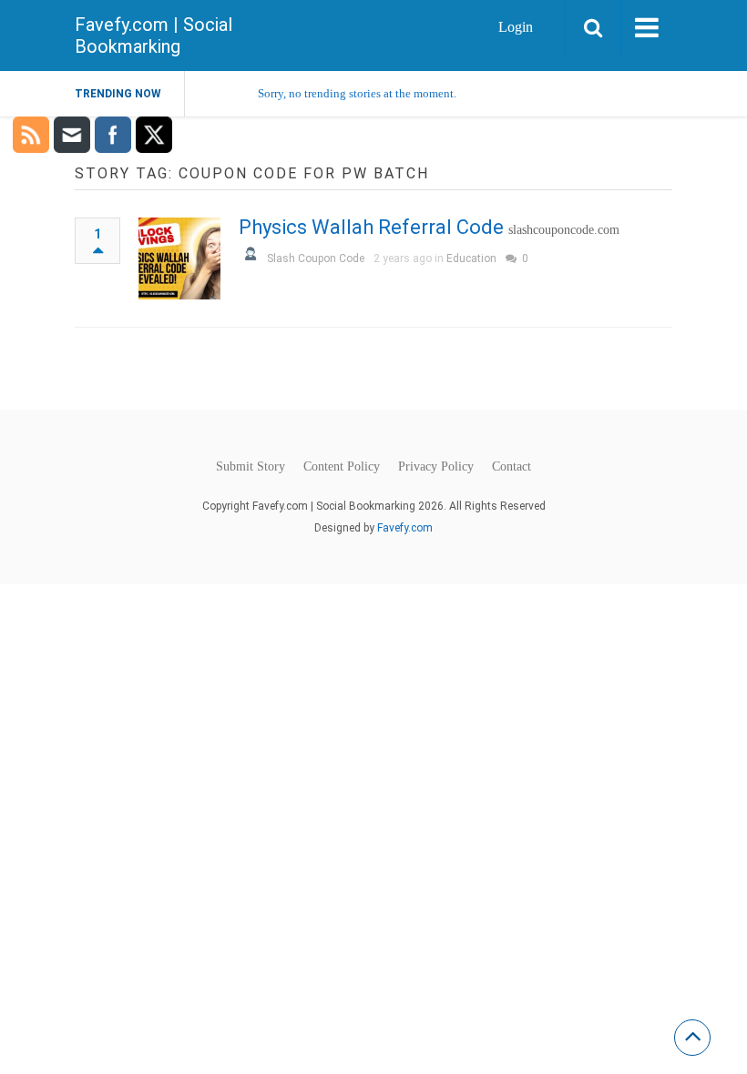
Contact (511, 467)
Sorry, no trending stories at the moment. (357, 93)
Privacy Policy (436, 467)
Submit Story (250, 467)
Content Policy (341, 467)
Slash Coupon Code (315, 258)
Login (515, 27)
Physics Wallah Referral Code (371, 227)
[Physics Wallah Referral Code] (179, 258)
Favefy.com (405, 528)
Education (471, 258)
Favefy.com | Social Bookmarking (153, 35)
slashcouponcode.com (563, 230)
